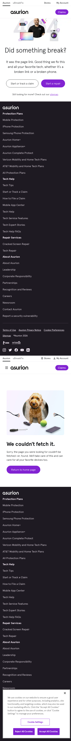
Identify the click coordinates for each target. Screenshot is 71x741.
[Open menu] (7, 12)
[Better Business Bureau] (6, 343)
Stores (47, 2)
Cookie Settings (35, 722)
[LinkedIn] (28, 350)
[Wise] (16, 343)
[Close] (65, 693)
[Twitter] (10, 350)
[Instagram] (4, 350)
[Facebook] (16, 350)
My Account (62, 2)
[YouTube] (22, 350)
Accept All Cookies (48, 731)
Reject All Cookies (24, 731)
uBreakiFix (18, 2)
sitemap (54, 94)
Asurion (6, 2)
